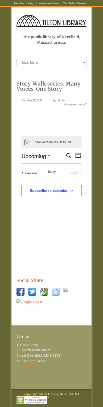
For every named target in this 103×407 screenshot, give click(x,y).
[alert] (52, 142)
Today (52, 172)
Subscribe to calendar (49, 190)
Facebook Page (24, 3)
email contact (27, 366)
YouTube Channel (75, 3)
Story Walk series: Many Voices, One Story (48, 86)
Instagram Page (48, 3)
